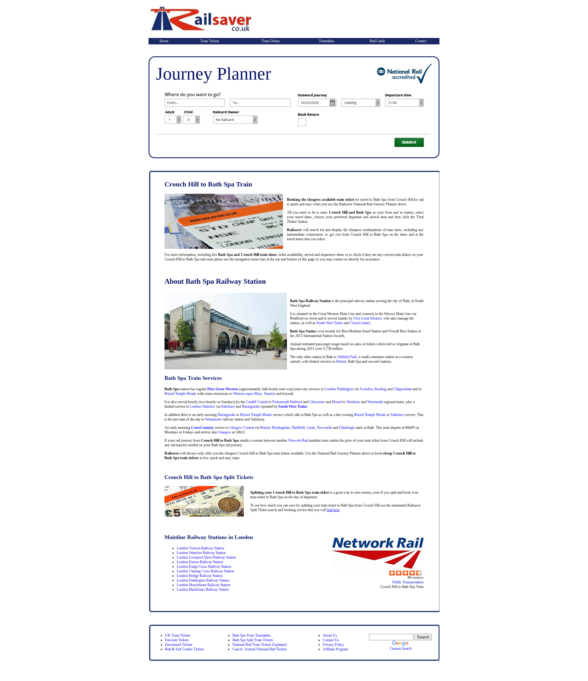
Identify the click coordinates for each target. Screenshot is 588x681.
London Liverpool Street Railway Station (206, 557)
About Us (330, 635)
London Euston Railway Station (200, 562)
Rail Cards (377, 41)
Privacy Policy (333, 644)
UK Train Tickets (177, 635)
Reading (380, 389)
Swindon (366, 389)
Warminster (213, 419)
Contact (420, 41)
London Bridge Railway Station (200, 576)
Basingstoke (251, 406)
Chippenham (403, 389)
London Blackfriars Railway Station (203, 589)
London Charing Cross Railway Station (205, 571)
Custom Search (401, 648)
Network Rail (298, 440)
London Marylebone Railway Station (203, 585)
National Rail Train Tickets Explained (259, 644)
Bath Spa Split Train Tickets (252, 640)
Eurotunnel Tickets (178, 644)
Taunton (269, 393)
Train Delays (271, 41)
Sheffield (298, 427)
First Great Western (367, 318)
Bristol (341, 361)
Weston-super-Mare (247, 393)
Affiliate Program (335, 649)
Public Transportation (408, 582)
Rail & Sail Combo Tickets (184, 649)
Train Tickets (209, 41)
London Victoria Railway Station (200, 548)
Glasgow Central (241, 427)
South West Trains (329, 323)
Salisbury (228, 406)
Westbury (353, 402)
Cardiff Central (257, 402)
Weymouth (375, 402)
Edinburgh (346, 427)
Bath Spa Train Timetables (251, 635)
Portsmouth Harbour (287, 402)
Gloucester (317, 402)
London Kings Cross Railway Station (204, 566)
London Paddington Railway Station (203, 580)
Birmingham (281, 427)
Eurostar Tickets (177, 640)
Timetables (326, 41)
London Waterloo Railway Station (201, 553)
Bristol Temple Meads (180, 393)
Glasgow (224, 432)
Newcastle (324, 427)
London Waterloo (202, 406)
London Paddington (339, 389)
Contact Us (331, 640)
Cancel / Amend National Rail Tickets (259, 649)
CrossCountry (360, 323)
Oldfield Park (347, 357)
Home (164, 41)
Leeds (311, 427)
